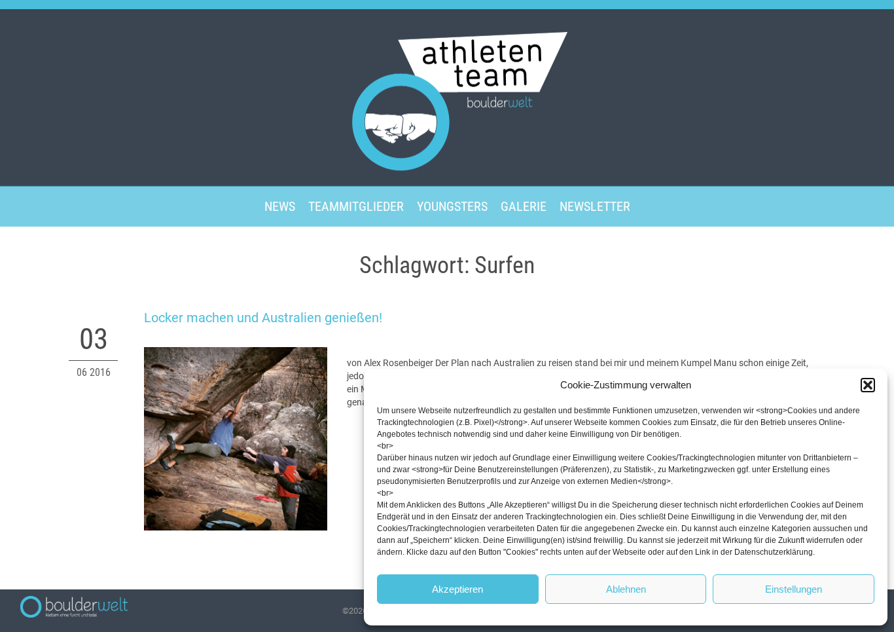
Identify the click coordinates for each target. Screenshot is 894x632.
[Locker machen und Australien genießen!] (235, 438)
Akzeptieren (457, 589)
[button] (867, 385)
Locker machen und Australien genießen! (263, 317)
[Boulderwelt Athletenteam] (447, 96)
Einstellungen (793, 589)
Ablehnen (626, 589)
